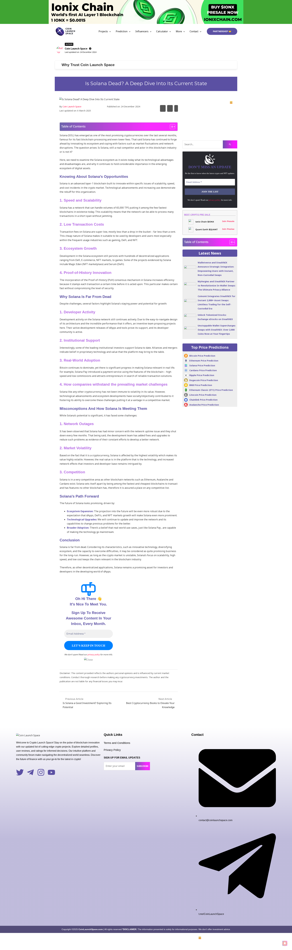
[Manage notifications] (284, 943)
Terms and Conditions (117, 742)
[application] (109, 31)
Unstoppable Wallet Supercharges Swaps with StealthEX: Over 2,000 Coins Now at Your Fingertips (216, 329)
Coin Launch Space (76, 48)
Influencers (141, 31)
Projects (103, 31)
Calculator (162, 31)
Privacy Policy (112, 749)
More (179, 31)
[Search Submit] (230, 144)
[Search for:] (209, 144)
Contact (194, 31)
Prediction (121, 31)
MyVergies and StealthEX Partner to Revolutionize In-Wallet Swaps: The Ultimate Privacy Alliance (217, 285)
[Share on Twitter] (163, 108)
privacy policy (93, 654)
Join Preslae (228, 229)
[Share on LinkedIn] (176, 108)
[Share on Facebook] (170, 108)
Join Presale (228, 221)
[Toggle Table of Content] (171, 126)
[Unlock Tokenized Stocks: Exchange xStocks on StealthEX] (190, 317)
